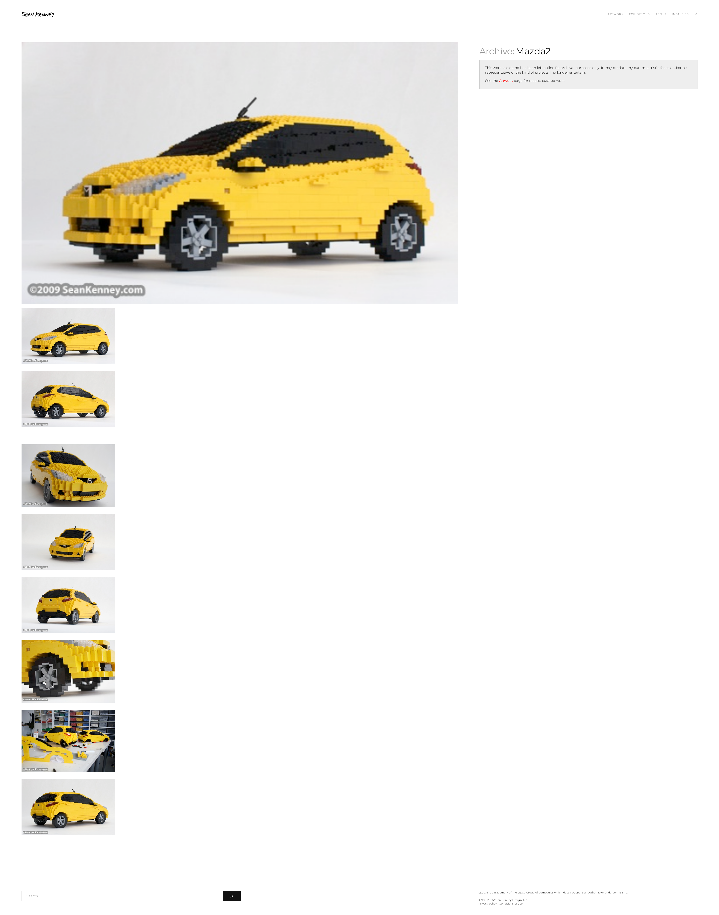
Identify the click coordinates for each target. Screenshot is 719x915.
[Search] (232, 896)
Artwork (506, 81)
